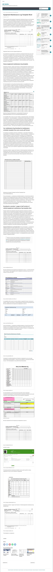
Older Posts (32, 562)
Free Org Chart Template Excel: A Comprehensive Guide (45, 26)
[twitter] (7, 544)
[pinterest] (10, 544)
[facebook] (4, 544)
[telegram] (15, 544)
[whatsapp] (12, 544)
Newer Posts (5, 562)
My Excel (5, 4)
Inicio (3, 1)
